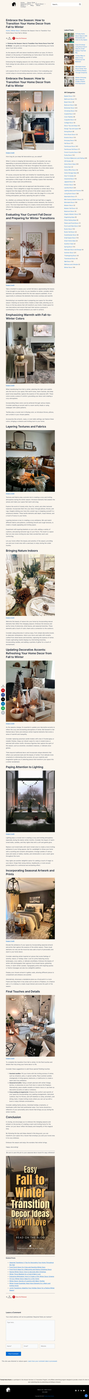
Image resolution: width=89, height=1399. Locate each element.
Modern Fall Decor (70, 208)
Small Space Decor (70, 238)
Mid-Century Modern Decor (72, 199)
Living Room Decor (70, 193)
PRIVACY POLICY (47, 1389)
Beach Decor (68, 102)
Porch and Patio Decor (71, 226)
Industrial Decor (69, 179)
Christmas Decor (69, 111)
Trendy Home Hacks (49, 1396)
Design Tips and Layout (71, 128)
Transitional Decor (70, 258)
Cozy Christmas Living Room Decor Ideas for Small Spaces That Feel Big (81, 48)
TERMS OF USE (40, 1389)
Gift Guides (67, 161)
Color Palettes (68, 117)
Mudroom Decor (69, 211)
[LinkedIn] (81, 1390)
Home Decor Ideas (70, 164)
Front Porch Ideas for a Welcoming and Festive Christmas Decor (30, 1269)
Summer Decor (69, 252)
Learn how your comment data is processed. (42, 1361)
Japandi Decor (68, 182)
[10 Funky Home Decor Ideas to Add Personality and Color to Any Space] (69, 38)
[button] (36, 2)
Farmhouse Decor (69, 146)
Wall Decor (67, 261)
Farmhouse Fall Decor (71, 149)
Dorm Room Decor (70, 134)
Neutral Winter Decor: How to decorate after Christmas (27, 1272)
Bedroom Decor (69, 105)
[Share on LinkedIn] (3, 704)
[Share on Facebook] (3, 695)
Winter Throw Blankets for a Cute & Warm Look (25, 1274)
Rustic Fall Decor (69, 232)
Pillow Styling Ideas (70, 220)
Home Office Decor (70, 170)
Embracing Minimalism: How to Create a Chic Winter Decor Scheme (31, 1276)
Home (8, 30)
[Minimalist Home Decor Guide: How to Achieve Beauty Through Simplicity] (69, 71)
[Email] (84, 1390)
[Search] (80, 4)
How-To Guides (69, 176)
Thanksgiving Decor (70, 255)
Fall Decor (67, 143)
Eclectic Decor (68, 137)
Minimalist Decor (69, 202)
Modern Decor (68, 205)
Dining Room (68, 131)
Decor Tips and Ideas (70, 125)
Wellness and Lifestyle (71, 264)
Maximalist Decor (69, 196)
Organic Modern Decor (71, 214)
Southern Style (68, 244)
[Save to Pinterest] (3, 690)
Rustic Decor (68, 229)
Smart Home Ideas (70, 241)
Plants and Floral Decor (71, 223)
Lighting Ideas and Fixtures (72, 190)
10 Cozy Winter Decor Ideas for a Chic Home (24, 1279)
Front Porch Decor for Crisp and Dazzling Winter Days (27, 1267)
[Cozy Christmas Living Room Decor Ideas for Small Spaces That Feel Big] (69, 49)
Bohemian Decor (69, 108)
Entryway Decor (69, 140)
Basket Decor (68, 96)
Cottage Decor (68, 123)
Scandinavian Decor (70, 235)
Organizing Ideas (69, 217)
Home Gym (67, 167)
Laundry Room (68, 188)
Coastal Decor (68, 114)
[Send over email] (3, 708)
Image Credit (10, 153)
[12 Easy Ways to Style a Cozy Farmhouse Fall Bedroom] (69, 60)
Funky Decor (68, 155)
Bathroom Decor (69, 99)
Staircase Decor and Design (72, 249)
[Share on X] (3, 699)
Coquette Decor (69, 120)
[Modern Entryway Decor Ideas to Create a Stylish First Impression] (69, 82)
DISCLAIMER (44, 1392)
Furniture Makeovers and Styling (74, 158)
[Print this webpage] (3, 713)
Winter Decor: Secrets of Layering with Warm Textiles (27, 1281)
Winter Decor (15, 30)
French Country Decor (71, 152)
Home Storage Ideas (70, 173)
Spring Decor (68, 247)
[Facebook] (78, 1390)
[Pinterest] (76, 1390)
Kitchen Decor (68, 185)
